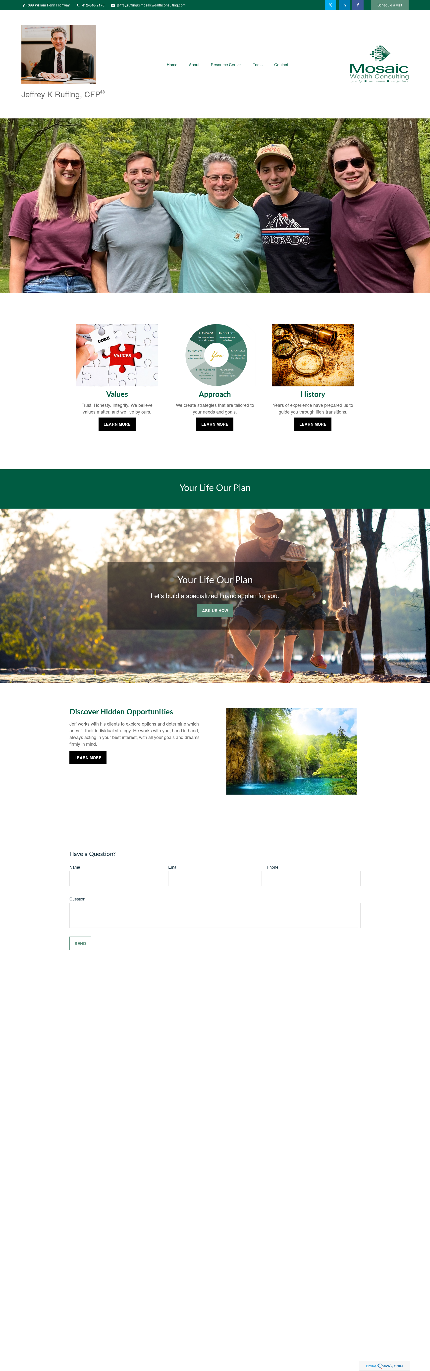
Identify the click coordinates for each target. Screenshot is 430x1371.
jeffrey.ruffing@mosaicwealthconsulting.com (151, 4)
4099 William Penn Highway (48, 4)
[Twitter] (330, 5)
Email (173, 867)
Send (80, 943)
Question (77, 899)
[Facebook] (358, 5)
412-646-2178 (93, 4)
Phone (272, 867)
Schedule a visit (389, 4)
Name (74, 867)
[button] (172, 64)
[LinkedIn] (344, 5)
